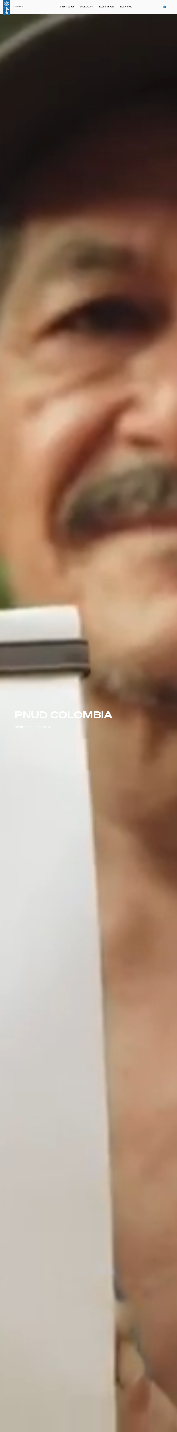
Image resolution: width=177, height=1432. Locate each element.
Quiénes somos (67, 7)
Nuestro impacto (106, 7)
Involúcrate (126, 7)
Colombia (18, 6)
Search (169, 7)
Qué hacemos (86, 7)
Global (164, 7)
